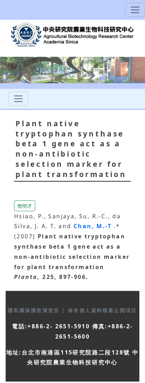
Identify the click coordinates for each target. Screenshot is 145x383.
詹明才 (24, 205)
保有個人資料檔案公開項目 (102, 310)
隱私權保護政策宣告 (35, 310)
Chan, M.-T (94, 226)
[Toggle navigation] (135, 10)
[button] (24, 205)
